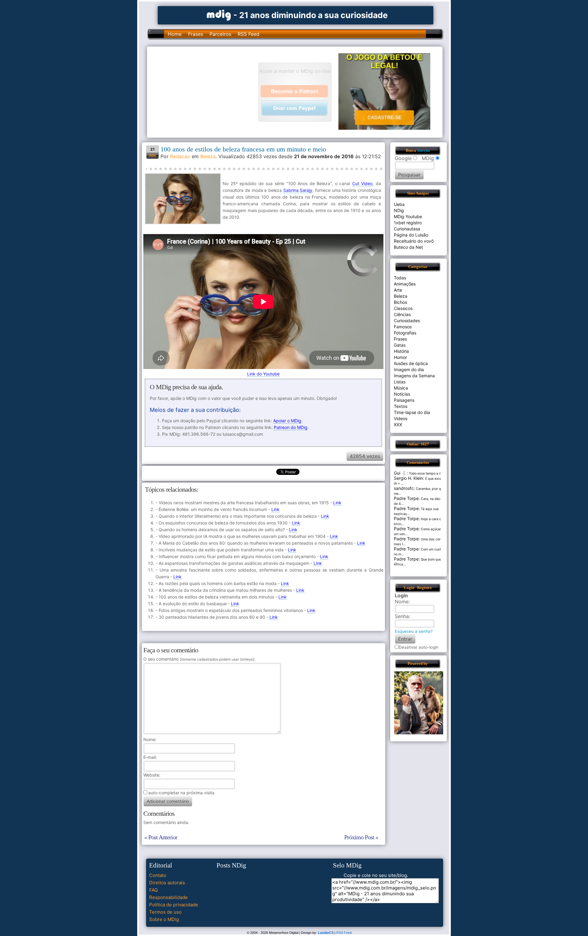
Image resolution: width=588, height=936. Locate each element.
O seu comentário (198, 659)
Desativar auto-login (419, 647)
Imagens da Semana (414, 375)
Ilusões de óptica (411, 363)
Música (401, 387)
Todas (400, 277)
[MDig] (219, 15)
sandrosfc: (404, 488)
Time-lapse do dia (412, 412)
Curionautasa (407, 228)
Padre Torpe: (407, 498)
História (401, 351)
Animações (405, 283)
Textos (400, 406)
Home (175, 34)
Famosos (403, 326)
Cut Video (362, 183)
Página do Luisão (411, 234)
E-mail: (150, 757)
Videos (400, 418)
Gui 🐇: (401, 472)
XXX (398, 424)
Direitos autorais (167, 883)
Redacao (180, 156)
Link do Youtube (263, 373)
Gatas (399, 345)
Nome (149, 739)
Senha (402, 616)
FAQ (153, 890)
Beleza (208, 156)
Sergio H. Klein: (409, 478)
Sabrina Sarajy (298, 190)
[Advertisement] (205, 91)
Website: (151, 775)
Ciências (402, 314)
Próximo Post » (361, 837)
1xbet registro (408, 222)
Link (337, 502)
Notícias (402, 394)
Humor (400, 357)
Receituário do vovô (414, 241)
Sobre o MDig (164, 919)
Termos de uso (165, 912)
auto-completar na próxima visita (181, 792)
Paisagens (404, 400)
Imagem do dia (409, 369)
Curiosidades (407, 320)
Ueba (399, 204)
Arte (398, 290)
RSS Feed (248, 34)
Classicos (403, 308)
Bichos (400, 302)
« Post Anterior (160, 837)
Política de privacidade (173, 905)
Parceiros (220, 34)
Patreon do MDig (290, 427)
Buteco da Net (408, 247)
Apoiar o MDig (287, 420)
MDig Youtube (408, 216)
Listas (399, 381)
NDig (399, 210)
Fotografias (405, 332)
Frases (195, 34)
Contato (157, 875)
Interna (423, 150)
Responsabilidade (168, 897)
